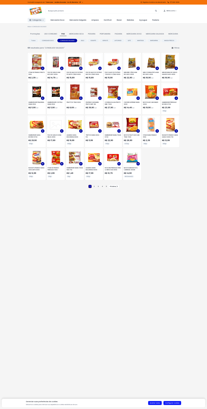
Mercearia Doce (57, 20)
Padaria (155, 20)
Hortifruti (108, 20)
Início (29, 27)
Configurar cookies (172, 403)
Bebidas (130, 20)
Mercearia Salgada (78, 20)
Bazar (119, 20)
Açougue (143, 20)
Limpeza (95, 20)
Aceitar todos (155, 403)
